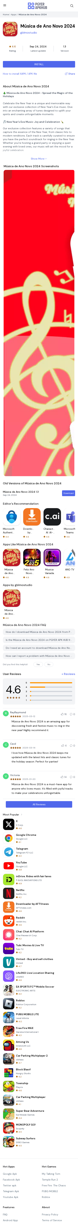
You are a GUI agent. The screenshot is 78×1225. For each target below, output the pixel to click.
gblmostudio (28, 32)
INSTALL (39, 64)
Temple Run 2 (50, 1179)
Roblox (46, 1197)
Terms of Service (52, 1220)
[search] (72, 6)
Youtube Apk (10, 1197)
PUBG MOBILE (50, 1191)
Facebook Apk (11, 1179)
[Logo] (37, 5)
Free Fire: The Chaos (54, 1185)
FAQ (5, 1214)
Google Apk (10, 1173)
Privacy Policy (50, 1214)
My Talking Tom (51, 1173)
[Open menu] (5, 5)
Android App (10, 1220)
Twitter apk (9, 1185)
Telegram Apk (11, 1191)
